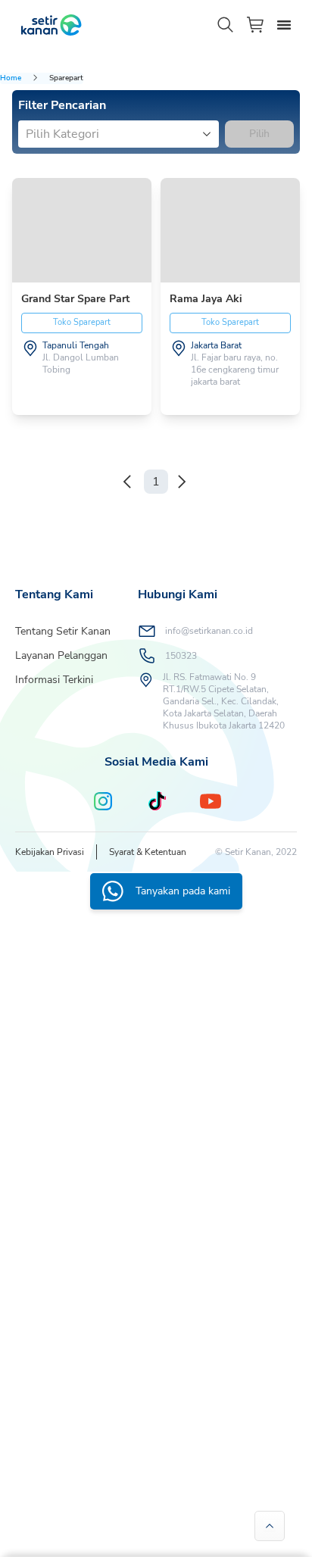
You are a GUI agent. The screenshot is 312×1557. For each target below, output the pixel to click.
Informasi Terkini (54, 679)
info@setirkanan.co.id (209, 631)
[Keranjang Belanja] (256, 24)
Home (10, 78)
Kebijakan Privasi (49, 852)
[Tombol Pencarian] (226, 25)
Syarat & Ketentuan (147, 852)
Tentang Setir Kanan (63, 631)
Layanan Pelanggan (61, 655)
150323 (181, 656)
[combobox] (27, 134)
